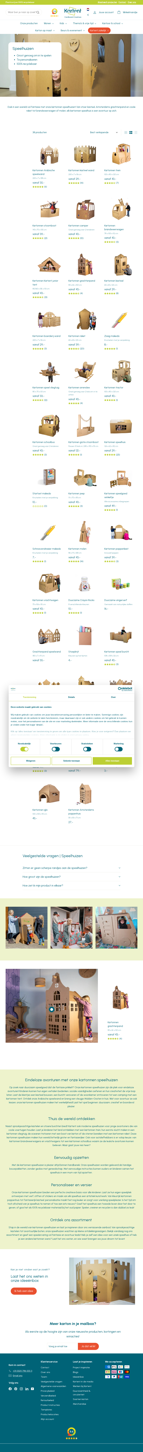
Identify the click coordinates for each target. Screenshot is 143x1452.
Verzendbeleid (48, 1395)
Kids (62, 23)
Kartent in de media (83, 1381)
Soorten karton (80, 1399)
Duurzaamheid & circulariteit (81, 1393)
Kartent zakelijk (98, 30)
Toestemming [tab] (29, 697)
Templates (46, 1409)
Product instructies (50, 1405)
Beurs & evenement (72, 30)
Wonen (48, 23)
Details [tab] (71, 697)
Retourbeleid (47, 1400)
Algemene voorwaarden (53, 1386)
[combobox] (24, 12)
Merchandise (79, 1404)
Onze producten (29, 23)
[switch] (56, 749)
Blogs (75, 1372)
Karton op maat (44, 30)
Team (44, 1376)
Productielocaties (50, 1414)
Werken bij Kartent (82, 1386)
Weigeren (30, 761)
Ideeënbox (78, 1376)
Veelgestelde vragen (51, 1381)
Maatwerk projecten (107, 2)
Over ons (132, 2)
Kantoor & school (111, 23)
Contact (122, 2)
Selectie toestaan (71, 761)
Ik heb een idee (23, 1291)
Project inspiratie (81, 1367)
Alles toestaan (112, 761)
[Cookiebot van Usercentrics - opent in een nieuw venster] (120, 689)
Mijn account (47, 1419)
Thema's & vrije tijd (83, 23)
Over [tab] (113, 697)
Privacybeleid (47, 1391)
